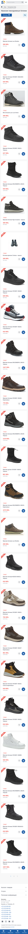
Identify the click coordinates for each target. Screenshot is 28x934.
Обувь (5, 7)
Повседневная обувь (11, 7)
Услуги (3, 891)
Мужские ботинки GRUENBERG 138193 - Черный (14, 791)
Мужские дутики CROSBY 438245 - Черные (12, 470)
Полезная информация (9, 895)
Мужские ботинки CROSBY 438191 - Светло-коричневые (12, 684)
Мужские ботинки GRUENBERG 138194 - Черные (14, 184)
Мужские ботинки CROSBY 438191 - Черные (12, 720)
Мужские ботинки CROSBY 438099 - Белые (12, 756)
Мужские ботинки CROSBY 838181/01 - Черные (13, 827)
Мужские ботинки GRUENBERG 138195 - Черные (14, 863)
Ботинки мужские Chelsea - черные (12, 255)
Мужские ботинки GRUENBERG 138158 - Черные (14, 434)
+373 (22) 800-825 (6, 914)
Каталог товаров (6, 887)
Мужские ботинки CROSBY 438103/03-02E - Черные (13, 77)
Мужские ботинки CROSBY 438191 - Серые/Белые (12, 327)
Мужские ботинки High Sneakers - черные (14, 219)
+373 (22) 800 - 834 (6, 916)
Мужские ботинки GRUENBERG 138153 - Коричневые (14, 506)
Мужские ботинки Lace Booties (11, 41)
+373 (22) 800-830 (6, 906)
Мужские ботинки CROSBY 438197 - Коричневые (12, 648)
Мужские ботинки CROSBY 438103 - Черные (12, 292)
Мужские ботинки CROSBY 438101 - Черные (12, 149)
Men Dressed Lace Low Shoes (11, 112)
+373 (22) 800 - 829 (6, 912)
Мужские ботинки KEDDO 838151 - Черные (12, 577)
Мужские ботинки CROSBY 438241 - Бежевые (12, 613)
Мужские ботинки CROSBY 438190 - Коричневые (12, 399)
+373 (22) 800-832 (6, 910)
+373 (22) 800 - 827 (6, 918)
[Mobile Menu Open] (26, 2)
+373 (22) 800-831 (6, 908)
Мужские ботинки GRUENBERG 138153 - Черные (14, 363)
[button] (14, 27)
